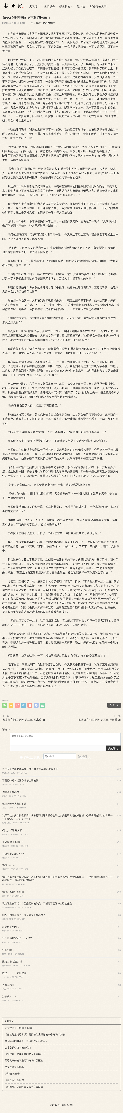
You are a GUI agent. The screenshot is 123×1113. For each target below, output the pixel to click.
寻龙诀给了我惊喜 (14, 1067)
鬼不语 (81, 6)
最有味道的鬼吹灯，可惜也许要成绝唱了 (26, 1041)
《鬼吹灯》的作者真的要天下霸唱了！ (25, 1054)
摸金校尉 (64, 6)
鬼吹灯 (33, 6)
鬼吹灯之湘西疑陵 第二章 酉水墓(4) (23, 719)
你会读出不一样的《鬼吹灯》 (20, 1027)
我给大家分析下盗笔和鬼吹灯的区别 (24, 1060)
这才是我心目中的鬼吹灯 (18, 1047)
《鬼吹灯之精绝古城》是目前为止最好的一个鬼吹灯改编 (35, 1034)
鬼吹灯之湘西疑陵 (45, 23)
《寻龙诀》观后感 (14, 1080)
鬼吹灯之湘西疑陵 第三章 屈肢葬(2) (99, 719)
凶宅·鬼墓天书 (98, 6)
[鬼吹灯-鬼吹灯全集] (13, 6)
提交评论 (113, 748)
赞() (114, 705)
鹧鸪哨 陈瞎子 (12, 1073)
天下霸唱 (62, 1104)
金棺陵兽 (49, 6)
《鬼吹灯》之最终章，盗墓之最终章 (24, 1086)
